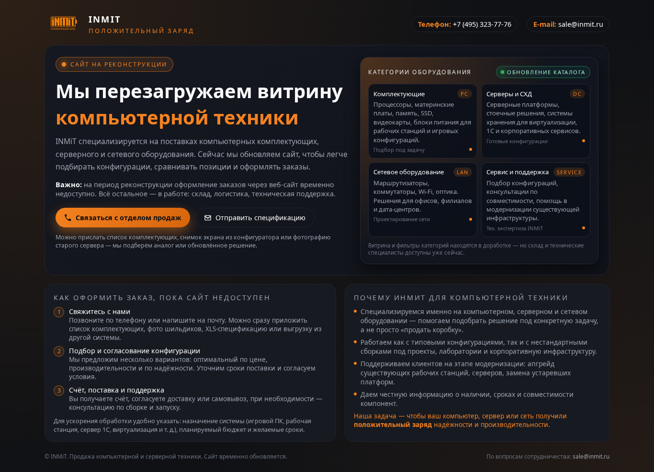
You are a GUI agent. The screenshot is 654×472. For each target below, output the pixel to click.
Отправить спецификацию (260, 217)
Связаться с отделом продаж (128, 217)
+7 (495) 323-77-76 (482, 24)
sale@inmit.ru (580, 24)
